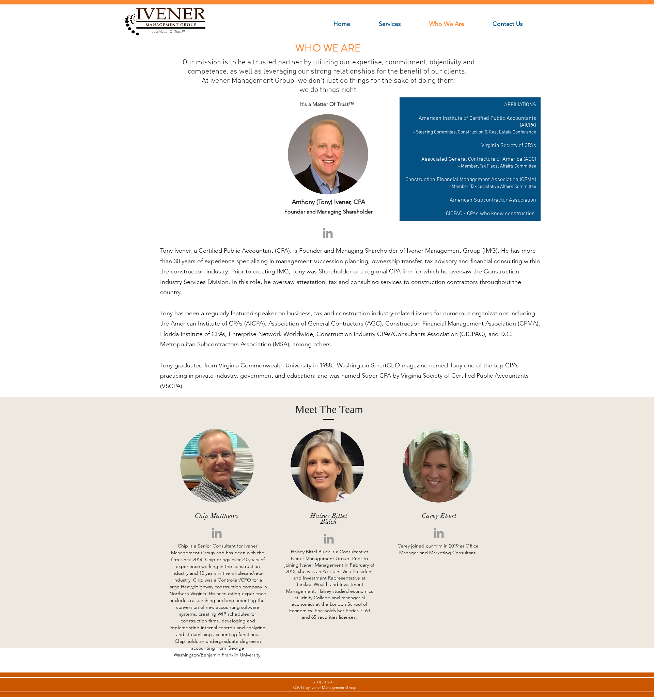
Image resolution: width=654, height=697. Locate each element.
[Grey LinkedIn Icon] (328, 233)
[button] (399, 24)
